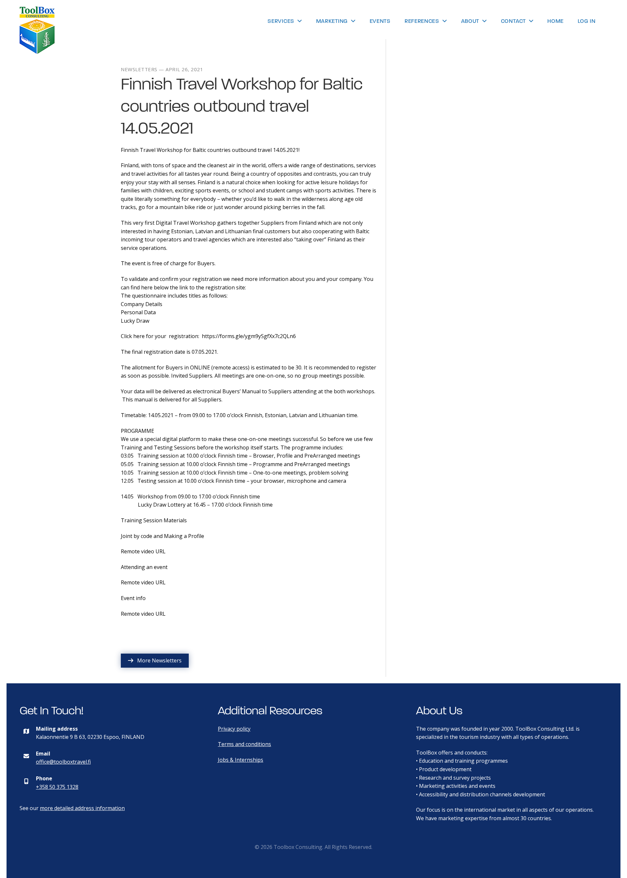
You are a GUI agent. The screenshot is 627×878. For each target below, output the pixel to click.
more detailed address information (82, 808)
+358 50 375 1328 (57, 786)
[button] (155, 661)
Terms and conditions (244, 744)
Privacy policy (234, 728)
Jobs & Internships (240, 759)
